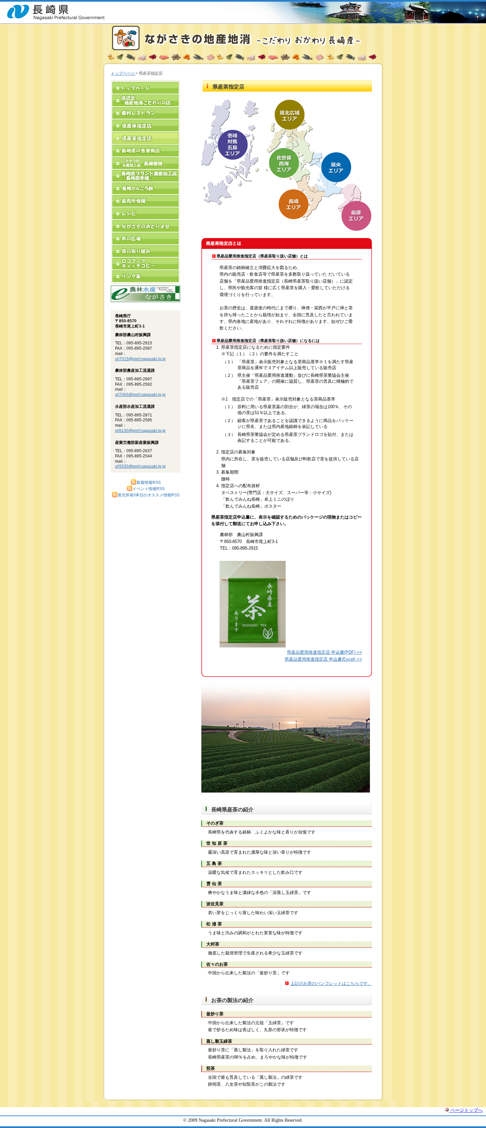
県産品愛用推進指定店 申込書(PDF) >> (324, 652)
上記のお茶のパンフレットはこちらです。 (331, 983)
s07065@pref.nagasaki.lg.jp (140, 394)
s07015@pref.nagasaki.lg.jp (140, 359)
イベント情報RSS (149, 488)
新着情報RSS (149, 482)
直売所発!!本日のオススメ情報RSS (149, 495)
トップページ (123, 73)
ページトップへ (466, 1110)
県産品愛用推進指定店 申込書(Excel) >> (323, 659)
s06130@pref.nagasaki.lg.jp (140, 430)
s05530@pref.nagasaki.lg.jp (140, 466)
